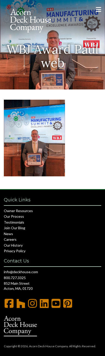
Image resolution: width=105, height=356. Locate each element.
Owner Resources (18, 211)
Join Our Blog (14, 228)
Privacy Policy (14, 251)
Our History (13, 245)
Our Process (14, 216)
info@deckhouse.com (21, 272)
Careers (10, 239)
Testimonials (14, 222)
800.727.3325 (15, 277)
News (8, 234)
